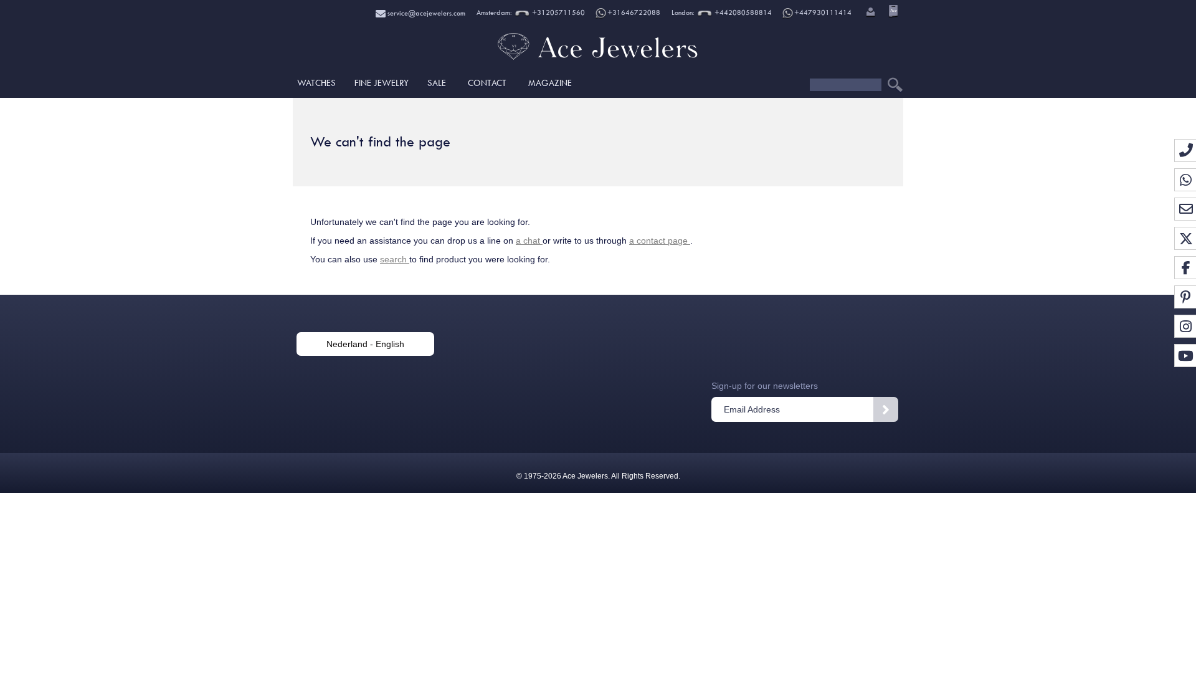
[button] (869, 13)
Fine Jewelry (381, 83)
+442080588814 (742, 13)
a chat (529, 241)
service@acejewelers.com (425, 13)
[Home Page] (598, 59)
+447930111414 (823, 13)
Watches (316, 83)
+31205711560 (557, 13)
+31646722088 (633, 13)
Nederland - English (365, 344)
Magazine (550, 83)
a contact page (659, 241)
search (394, 259)
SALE (436, 83)
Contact (487, 83)
